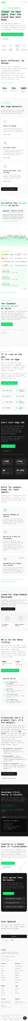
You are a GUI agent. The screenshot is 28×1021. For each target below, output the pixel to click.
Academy (17, 982)
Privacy (17, 988)
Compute (3, 970)
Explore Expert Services (9, 670)
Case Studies (18, 979)
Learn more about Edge (7, 82)
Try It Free (6, 324)
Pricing (3, 979)
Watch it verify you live (9, 778)
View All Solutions (7, 608)
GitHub (11, 1019)
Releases (17, 973)
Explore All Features (8, 189)
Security (17, 993)
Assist (2, 966)
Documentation (18, 966)
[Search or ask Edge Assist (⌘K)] (23, 2)
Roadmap (17, 975)
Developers (18, 968)
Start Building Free (8, 805)
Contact (3, 995)
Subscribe (14, 936)
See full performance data (8, 292)
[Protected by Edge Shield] (12, 940)
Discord (16, 1019)
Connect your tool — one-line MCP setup (11, 579)
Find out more (6, 134)
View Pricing (7, 893)
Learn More (6, 39)
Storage (3, 977)
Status (16, 977)
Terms (16, 990)
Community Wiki (20, 1002)
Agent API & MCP (19, 970)
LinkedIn (5, 1019)
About (2, 988)
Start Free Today (7, 446)
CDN (2, 968)
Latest (2, 990)
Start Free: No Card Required (11, 34)
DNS (2, 973)
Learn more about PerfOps (9, 221)
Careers (3, 993)
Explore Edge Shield (8, 773)
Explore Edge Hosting (8, 383)
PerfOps (25, 288)
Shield (2, 975)
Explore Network (7, 867)
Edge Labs (6, 1007)
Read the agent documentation (8, 581)
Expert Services (6, 1002)
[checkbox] (8, 940)
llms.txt (21, 1019)
